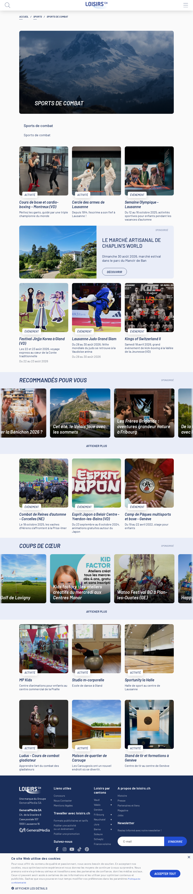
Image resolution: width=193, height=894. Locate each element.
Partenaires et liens (129, 805)
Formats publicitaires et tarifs (71, 820)
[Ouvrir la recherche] (7, 5)
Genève (98, 809)
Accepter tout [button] (165, 873)
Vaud (97, 799)
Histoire (122, 795)
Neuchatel (99, 819)
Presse (121, 800)
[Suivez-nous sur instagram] (64, 849)
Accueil (23, 16)
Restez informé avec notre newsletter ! (140, 830)
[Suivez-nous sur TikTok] (79, 849)
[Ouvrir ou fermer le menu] (185, 5)
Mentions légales (63, 805)
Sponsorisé (161, 230)
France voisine (102, 844)
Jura (96, 824)
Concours (59, 795)
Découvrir (114, 272)
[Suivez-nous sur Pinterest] (86, 849)
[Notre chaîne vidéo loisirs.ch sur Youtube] (72, 849)
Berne (97, 829)
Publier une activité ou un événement (65, 827)
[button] (77, 888)
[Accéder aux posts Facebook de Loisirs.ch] (57, 849)
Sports (37, 16)
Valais (97, 804)
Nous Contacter (63, 800)
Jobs (120, 815)
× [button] (188, 857)
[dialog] (96, 873)
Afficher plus (96, 446)
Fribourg (99, 814)
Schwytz (98, 839)
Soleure (98, 834)
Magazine (123, 810)
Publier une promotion (67, 833)
